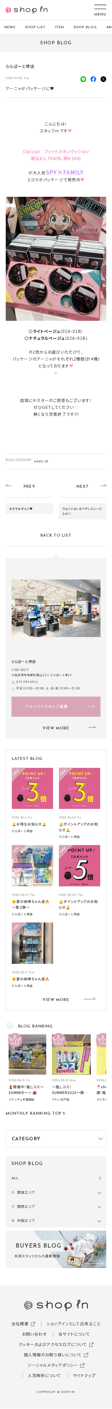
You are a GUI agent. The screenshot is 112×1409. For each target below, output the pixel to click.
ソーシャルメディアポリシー (53, 1365)
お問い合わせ (34, 1334)
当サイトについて (74, 1334)
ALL (15, 1178)
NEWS (10, 27)
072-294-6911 (27, 681)
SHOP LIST (35, 27)
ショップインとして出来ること (74, 1323)
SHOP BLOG (85, 27)
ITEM (59, 27)
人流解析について (44, 1375)
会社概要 (20, 1323)
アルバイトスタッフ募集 (46, 706)
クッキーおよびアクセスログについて (53, 1344)
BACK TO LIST (55, 535)
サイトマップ (84, 1375)
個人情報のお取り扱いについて (53, 1354)
